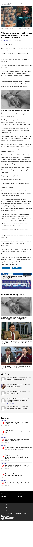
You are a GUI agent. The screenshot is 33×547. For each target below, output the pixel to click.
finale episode (16, 267)
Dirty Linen (6, 267)
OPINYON (3, 500)
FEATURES (20, 496)
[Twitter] (9, 44)
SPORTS (20, 493)
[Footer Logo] (7, 517)
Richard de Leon (7, 40)
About (3, 513)
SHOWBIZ (3, 496)
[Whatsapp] (12, 44)
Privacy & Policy (10, 513)
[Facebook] (6, 44)
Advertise (18, 513)
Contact (25, 513)
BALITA (3, 493)
